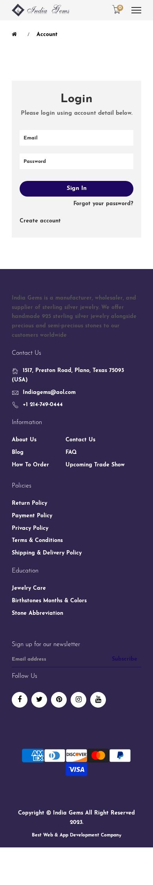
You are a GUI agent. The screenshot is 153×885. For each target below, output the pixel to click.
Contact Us (80, 440)
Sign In (77, 188)
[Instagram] (78, 700)
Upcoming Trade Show (95, 465)
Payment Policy (32, 516)
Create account (40, 221)
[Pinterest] (59, 700)
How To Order (30, 465)
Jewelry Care (29, 588)
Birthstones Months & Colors (49, 601)
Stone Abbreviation (37, 613)
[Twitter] (39, 700)
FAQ (71, 452)
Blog (18, 452)
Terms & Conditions (37, 541)
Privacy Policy (30, 528)
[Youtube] (98, 700)
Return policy (29, 503)
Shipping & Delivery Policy (47, 553)
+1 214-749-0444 (43, 405)
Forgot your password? (103, 204)
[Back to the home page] (16, 34)
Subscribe (124, 659)
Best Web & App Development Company (76, 835)
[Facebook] (19, 700)
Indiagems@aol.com (49, 393)
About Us (24, 440)
